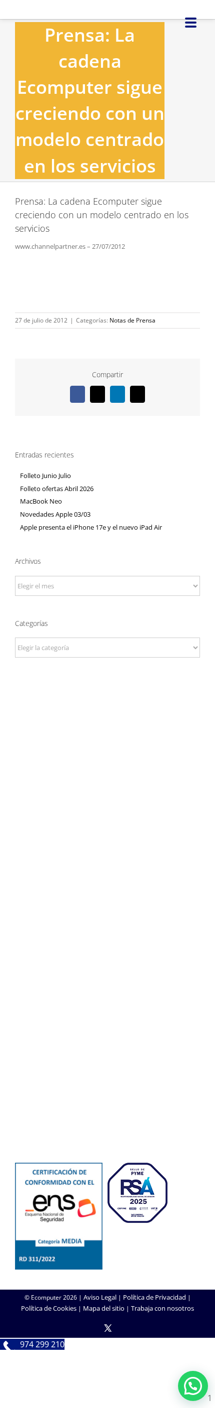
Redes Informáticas (107, 880)
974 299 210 (107, 783)
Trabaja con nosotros (162, 1308)
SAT (107, 1080)
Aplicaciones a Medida (107, 1007)
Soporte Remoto (107, 1094)
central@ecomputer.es (108, 796)
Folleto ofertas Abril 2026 (57, 488)
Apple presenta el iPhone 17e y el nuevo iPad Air (91, 527)
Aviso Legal (100, 1297)
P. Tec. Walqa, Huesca (108, 768)
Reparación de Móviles (107, 1107)
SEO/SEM (108, 1021)
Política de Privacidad (154, 1297)
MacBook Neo (41, 501)
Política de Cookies (48, 1308)
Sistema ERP (108, 907)
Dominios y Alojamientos (107, 894)
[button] (193, 1386)
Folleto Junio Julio (45, 475)
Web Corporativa (107, 980)
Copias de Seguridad (108, 1121)
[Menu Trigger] (190, 22)
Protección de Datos (108, 921)
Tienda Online (107, 994)
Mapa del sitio (103, 1308)
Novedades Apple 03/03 (55, 514)
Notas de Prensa (133, 320)
